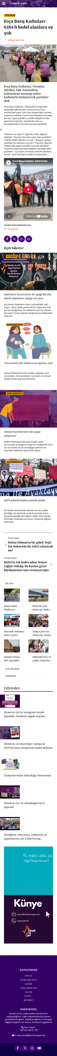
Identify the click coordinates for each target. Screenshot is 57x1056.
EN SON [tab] (9, 583)
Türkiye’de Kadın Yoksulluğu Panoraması (27, 775)
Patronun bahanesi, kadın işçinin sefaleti (14, 635)
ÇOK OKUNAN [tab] (12, 668)
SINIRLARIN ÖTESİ (28, 980)
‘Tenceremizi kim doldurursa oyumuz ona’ (28, 363)
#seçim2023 (13, 229)
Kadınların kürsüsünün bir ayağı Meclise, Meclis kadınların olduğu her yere (28, 296)
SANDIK (28, 984)
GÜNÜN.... (28, 996)
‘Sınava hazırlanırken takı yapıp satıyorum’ (22, 433)
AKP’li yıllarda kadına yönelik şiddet (24, 500)
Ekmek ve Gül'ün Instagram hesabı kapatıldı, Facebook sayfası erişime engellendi (24, 716)
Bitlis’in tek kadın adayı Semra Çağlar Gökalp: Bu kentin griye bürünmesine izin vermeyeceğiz (26, 566)
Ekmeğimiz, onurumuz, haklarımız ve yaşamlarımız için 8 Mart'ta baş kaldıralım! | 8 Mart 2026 (25, 838)
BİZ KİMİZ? (28, 1000)
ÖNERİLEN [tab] (10, 676)
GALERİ (28, 992)
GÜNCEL (28, 975)
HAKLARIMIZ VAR (29, 988)
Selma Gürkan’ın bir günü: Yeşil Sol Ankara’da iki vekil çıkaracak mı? (30, 546)
